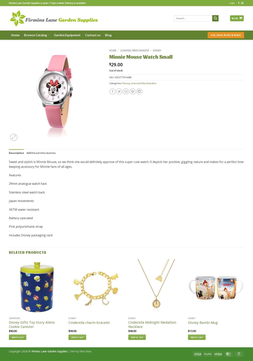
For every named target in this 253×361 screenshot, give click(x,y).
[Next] (244, 303)
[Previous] (9, 303)
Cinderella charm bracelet (89, 322)
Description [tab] (16, 152)
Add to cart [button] (18, 337)
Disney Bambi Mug (203, 322)
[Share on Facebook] (112, 91)
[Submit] (215, 18)
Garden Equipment (67, 35)
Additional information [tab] (41, 152)
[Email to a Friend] (126, 91)
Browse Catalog (35, 35)
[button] (232, 3)
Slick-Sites (85, 351)
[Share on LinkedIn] (139, 91)
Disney (157, 50)
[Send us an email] (242, 3)
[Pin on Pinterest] (133, 91)
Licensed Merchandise (134, 50)
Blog (108, 35)
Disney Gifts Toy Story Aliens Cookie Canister (32, 324)
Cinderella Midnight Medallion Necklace (152, 324)
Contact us (93, 35)
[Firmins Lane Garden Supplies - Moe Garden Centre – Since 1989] (53, 18)
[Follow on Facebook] (239, 3)
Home (15, 35)
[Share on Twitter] (119, 91)
